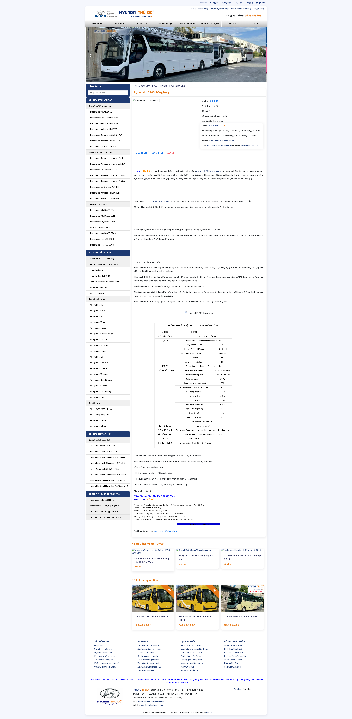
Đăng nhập (260, 3)
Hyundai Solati (96, 270)
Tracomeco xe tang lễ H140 (101, 500)
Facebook (238, 689)
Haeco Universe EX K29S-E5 (103, 446)
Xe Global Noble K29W (99, 680)
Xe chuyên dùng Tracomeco (104, 494)
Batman (209, 712)
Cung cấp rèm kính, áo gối (192, 652)
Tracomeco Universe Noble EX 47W (106, 135)
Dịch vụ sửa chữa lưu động (236, 656)
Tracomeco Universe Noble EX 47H (105, 141)
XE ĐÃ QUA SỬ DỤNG (210, 24)
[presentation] (90, 54)
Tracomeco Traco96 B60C (102, 245)
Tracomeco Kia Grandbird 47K (103, 146)
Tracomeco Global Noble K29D (103, 129)
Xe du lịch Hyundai (97, 299)
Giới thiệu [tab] (141, 153)
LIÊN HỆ (255, 24)
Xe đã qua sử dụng (146, 670)
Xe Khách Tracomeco (100, 100)
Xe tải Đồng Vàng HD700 (101, 409)
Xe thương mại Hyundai (148, 656)
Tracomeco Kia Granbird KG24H (104, 170)
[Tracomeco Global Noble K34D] (242, 598)
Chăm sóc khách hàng (241, 9)
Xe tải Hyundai (95, 403)
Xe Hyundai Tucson (98, 328)
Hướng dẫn (226, 3)
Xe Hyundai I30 (96, 357)
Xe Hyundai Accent (98, 339)
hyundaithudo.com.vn (249, 145)
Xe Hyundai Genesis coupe (101, 334)
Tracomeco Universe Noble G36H (105, 193)
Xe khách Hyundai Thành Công (103, 264)
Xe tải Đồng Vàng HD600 (101, 415)
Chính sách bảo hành (233, 660)
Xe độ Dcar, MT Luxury (191, 645)
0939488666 (215, 141)
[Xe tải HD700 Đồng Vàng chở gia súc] (197, 550)
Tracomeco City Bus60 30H (102, 216)
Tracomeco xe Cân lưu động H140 (104, 506)
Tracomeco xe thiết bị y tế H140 (103, 511)
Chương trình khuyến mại (105, 667)
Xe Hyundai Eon (97, 397)
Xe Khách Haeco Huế (100, 434)
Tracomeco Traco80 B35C (102, 239)
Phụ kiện (238, 3)
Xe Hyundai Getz (97, 311)
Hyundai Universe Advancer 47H (104, 282)
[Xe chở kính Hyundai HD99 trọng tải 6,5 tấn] (242, 550)
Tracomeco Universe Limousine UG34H (107, 175)
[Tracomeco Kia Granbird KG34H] (153, 598)
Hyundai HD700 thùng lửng (172, 86)
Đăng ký (249, 3)
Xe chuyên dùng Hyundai (149, 660)
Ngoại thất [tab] (157, 153)
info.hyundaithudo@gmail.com (219, 145)
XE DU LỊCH (142, 24)
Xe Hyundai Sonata (98, 386)
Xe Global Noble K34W (122, 680)
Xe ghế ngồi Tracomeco (99, 106)
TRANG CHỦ (96, 24)
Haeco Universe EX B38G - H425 (104, 469)
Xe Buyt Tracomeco (97, 204)
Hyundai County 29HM (100, 276)
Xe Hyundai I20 (96, 316)
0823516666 (228, 141)
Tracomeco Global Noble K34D (240, 616)
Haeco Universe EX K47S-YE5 (103, 451)
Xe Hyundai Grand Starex (101, 380)
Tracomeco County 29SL (101, 112)
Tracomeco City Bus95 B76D (103, 233)
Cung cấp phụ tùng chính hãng (194, 649)
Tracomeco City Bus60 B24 (102, 210)
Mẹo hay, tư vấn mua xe (104, 656)
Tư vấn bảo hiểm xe (189, 670)
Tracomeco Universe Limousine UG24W (107, 164)
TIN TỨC (233, 24)
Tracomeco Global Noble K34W (104, 118)
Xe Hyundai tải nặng (99, 426)
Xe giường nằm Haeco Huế (149, 667)
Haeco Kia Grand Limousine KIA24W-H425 (109, 486)
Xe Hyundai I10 (96, 305)
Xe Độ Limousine (97, 293)
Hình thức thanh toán (233, 649)
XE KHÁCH (119, 24)
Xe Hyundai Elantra (98, 351)
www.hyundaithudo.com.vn (152, 705)
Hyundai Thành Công (100, 253)
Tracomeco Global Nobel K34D (104, 123)
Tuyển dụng (259, 9)
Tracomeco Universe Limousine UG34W (107, 181)
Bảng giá (214, 3)
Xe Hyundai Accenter (99, 345)
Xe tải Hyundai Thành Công (101, 259)
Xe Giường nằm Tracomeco (101, 152)
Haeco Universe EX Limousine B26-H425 (108, 475)
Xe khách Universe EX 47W (147, 680)
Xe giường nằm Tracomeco (149, 649)
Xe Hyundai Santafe (99, 363)
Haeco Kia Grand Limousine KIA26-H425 (108, 480)
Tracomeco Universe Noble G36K (104, 199)
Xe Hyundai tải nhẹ (98, 420)
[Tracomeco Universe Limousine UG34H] (197, 598)
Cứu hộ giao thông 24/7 (191, 660)
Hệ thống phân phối (220, 9)
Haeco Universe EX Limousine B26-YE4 (107, 457)
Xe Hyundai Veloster (99, 374)
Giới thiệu (203, 3)
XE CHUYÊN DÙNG (187, 24)
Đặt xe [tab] (170, 153)
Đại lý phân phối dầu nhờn (192, 656)
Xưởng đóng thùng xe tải (192, 663)
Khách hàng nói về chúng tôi (106, 663)
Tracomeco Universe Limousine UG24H (107, 158)
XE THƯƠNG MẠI (164, 24)
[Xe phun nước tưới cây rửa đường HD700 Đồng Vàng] (153, 551)
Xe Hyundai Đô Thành (99, 287)
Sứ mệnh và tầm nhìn (103, 649)
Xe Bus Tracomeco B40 (100, 227)
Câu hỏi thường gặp (233, 667)
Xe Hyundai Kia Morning (100, 391)
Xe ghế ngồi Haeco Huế (99, 440)
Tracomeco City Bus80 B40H (103, 222)
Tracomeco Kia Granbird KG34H (104, 187)
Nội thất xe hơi (187, 667)
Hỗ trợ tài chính (231, 663)
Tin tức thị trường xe (103, 660)
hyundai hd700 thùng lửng (165, 531)
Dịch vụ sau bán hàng (199, 9)
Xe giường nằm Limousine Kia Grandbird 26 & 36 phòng (214, 680)
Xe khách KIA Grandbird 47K (175, 680)
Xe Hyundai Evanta (98, 368)
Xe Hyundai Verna (97, 322)
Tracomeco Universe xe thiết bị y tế (104, 517)
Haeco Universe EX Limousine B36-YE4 (107, 463)
